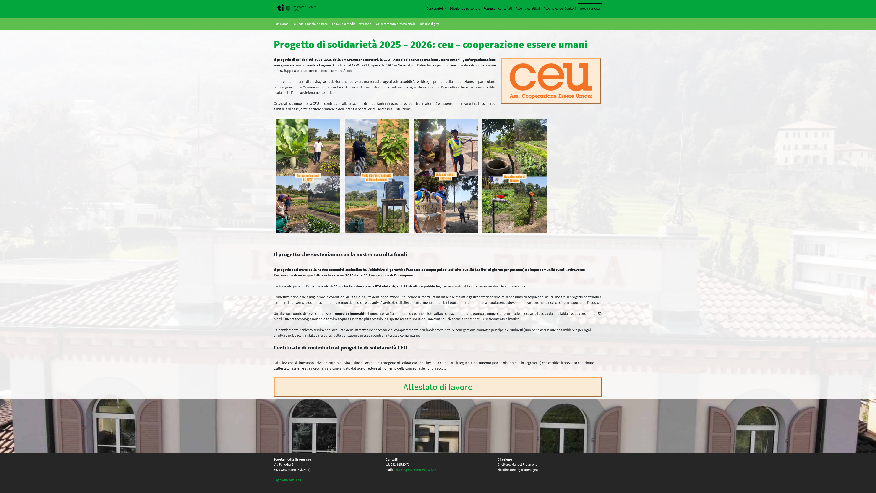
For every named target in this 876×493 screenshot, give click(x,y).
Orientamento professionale (395, 23)
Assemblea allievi (528, 8)
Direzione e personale (465, 8)
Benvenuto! (435, 8)
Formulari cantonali (498, 8)
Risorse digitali (430, 23)
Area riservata (590, 8)
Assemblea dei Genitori (560, 8)
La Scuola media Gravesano (351, 23)
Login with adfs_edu (287, 480)
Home (284, 23)
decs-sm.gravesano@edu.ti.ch (415, 469)
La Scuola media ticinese (310, 23)
